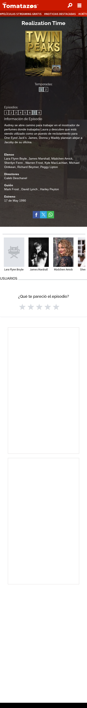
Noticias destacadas (61, 14)
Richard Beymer (28, 167)
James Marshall (39, 158)
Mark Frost (12, 189)
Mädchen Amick (61, 158)
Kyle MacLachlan (56, 162)
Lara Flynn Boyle (15, 158)
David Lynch (29, 189)
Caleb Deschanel (15, 178)
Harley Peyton (49, 189)
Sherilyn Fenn (14, 162)
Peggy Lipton (49, 167)
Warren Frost (34, 162)
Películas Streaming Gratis (22, 14)
